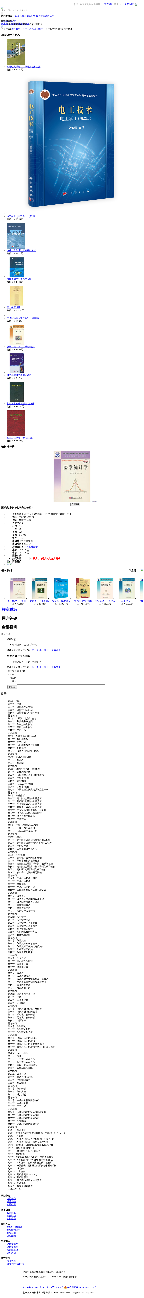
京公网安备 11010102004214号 (82, 1287)
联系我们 (11, 1201)
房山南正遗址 (13, 307)
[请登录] (108, 4)
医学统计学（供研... (18, 601)
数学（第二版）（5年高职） (21, 346)
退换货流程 (12, 1247)
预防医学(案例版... (61, 601)
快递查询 (11, 1235)
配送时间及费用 (14, 1227)
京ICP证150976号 (55, 1287)
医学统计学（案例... (105, 601)
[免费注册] (129, 4)
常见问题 (11, 1204)
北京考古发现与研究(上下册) (21, 403)
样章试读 (10, 609)
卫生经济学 (126, 601)
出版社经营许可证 (16, 1264)
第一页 (35, 650)
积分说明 (11, 1215)
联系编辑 (75, 504)
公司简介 (11, 1198)
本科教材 (15, 29)
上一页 (42, 650)
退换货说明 (12, 1244)
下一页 (50, 650)
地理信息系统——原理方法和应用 (23, 66)
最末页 (57, 650)
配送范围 (11, 1232)
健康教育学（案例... (39, 601)
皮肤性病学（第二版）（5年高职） (24, 318)
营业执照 (11, 1261)
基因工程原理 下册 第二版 (20, 437)
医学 (24, 29)
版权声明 (11, 1252)
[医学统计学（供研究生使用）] (72, 501)
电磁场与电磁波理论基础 (19, 375)
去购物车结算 (9, 21)
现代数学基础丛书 (45, 16)
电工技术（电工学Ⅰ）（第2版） (22, 216)
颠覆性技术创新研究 (25, 16)
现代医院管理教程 (83, 601)
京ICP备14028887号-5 (33, 1287)
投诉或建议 (12, 1250)
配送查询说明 (13, 1229)
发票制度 (11, 1212)
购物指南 (11, 1218)
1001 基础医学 (36, 29)
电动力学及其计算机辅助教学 (21, 250)
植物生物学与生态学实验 (19, 279)
